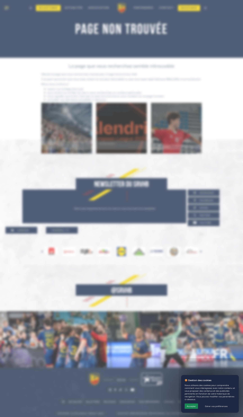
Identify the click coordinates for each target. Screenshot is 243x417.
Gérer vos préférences (216, 406)
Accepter (191, 406)
